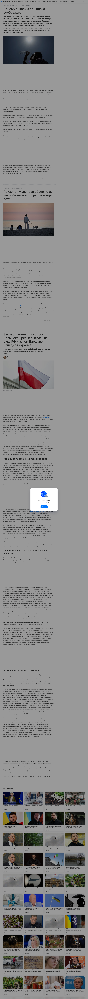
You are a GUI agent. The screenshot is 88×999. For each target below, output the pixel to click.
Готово (44, 506)
